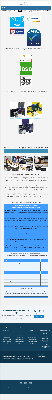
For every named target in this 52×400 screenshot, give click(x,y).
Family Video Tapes (32, 330)
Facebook (25, 382)
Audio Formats (19, 343)
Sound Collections (19, 335)
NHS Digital (35, 387)
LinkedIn (30, 382)
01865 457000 (39, 311)
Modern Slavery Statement (28, 387)
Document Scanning (7, 335)
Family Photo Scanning (32, 339)
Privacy (7, 387)
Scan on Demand (7, 343)
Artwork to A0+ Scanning (32, 343)
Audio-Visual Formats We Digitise (26, 151)
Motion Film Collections (19, 339)
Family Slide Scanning (32, 337)
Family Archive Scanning (32, 341)
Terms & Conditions (13, 387)
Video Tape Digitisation (7, 330)
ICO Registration (20, 387)
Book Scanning (7, 337)
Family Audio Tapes (32, 332)
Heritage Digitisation (7, 341)
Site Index (44, 387)
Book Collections (20, 337)
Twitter (21, 382)
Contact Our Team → (39, 316)
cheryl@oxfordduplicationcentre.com (40, 313)
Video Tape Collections (20, 330)
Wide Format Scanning (7, 339)
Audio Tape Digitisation (7, 332)
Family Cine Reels (32, 335)
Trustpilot (39, 387)
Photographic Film (19, 332)
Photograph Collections (19, 341)
